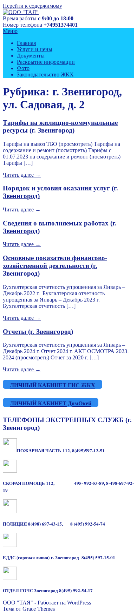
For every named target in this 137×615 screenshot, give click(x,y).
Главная (26, 43)
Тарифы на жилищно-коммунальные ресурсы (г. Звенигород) (60, 126)
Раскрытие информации (46, 62)
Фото (23, 68)
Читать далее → (22, 175)
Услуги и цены (34, 49)
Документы (31, 56)
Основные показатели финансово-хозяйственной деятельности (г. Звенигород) (55, 265)
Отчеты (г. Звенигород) (38, 331)
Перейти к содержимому (32, 6)
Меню (10, 31)
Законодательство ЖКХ (45, 74)
